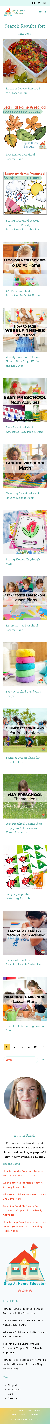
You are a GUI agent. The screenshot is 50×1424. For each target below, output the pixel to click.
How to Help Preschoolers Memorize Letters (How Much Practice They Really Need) (24, 1226)
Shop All (12, 1385)
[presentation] (25, 61)
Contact (35, 1414)
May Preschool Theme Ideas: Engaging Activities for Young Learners (24, 828)
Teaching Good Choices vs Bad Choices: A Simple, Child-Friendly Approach (22, 1210)
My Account (14, 1389)
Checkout (13, 1398)
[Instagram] (44, 3)
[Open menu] (40, 12)
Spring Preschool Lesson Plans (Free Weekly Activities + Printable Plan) (24, 225)
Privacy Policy (19, 1414)
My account (34, 1410)
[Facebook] (33, 3)
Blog (12, 1410)
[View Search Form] (45, 12)
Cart (10, 1393)
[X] (39, 3)
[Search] (42, 1059)
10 (35, 1046)
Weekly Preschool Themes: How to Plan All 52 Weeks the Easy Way (23, 361)
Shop (21, 1410)
